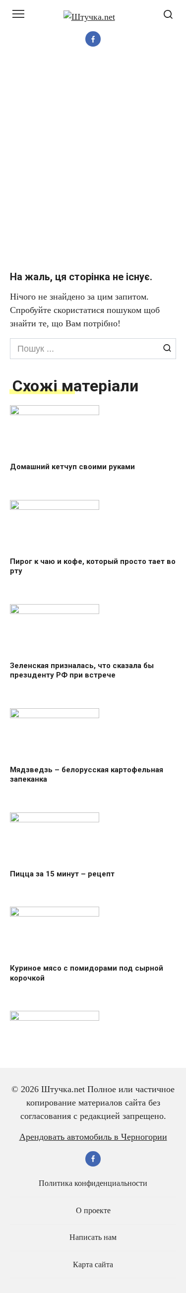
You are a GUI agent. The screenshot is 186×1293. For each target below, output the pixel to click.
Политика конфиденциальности (93, 1183)
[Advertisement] (93, 158)
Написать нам (93, 1237)
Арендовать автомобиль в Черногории (93, 1137)
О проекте (93, 1210)
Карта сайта (93, 1264)
